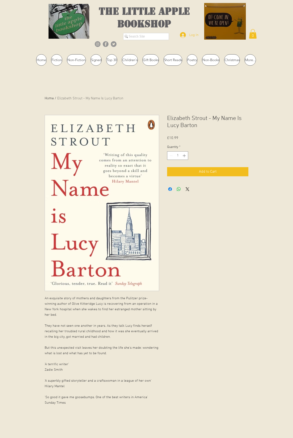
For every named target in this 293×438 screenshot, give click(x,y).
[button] (253, 34)
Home (49, 98)
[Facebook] (106, 44)
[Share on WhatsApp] (179, 189)
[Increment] (184, 156)
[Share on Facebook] (170, 189)
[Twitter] (114, 44)
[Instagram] (97, 44)
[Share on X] (187, 189)
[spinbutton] (178, 156)
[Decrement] (171, 156)
